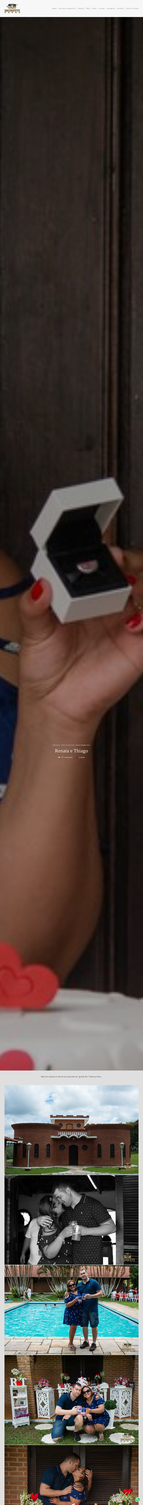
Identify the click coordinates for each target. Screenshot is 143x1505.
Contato (102, 8)
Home (54, 8)
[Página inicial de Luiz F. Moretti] (15, 8)
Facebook (120, 8)
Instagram (111, 8)
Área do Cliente (132, 8)
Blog (88, 8)
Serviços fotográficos (67, 8)
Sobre (94, 8)
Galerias (81, 8)
